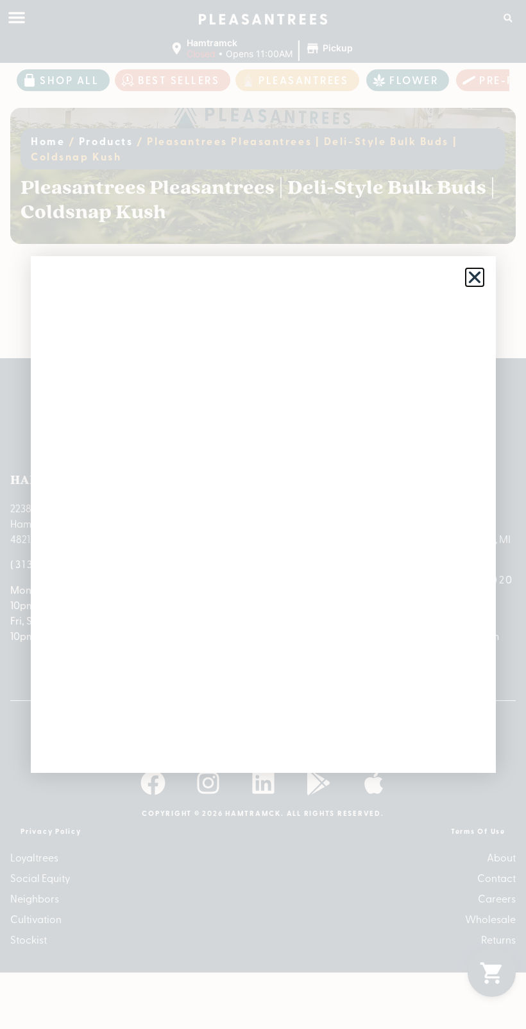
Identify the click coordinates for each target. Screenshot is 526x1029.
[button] (474, 277)
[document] (263, 514)
